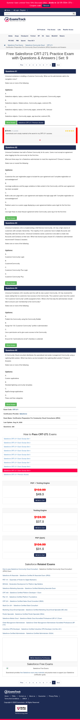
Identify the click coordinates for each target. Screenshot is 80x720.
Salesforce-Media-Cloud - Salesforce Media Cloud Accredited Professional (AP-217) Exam (32, 618)
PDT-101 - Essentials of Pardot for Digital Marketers (20, 580)
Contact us (22, 696)
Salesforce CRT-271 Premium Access (31, 122)
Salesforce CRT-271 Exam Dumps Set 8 (17, 466)
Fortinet (33, 36)
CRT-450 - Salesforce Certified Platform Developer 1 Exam (22, 593)
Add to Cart (41, 500)
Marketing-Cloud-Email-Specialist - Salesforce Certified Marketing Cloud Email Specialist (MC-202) (35, 610)
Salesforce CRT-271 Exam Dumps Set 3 (17, 447)
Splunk (23, 41)
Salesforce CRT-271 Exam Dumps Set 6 (17, 458)
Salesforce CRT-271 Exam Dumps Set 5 (17, 454)
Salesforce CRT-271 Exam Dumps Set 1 (17, 439)
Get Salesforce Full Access (41, 658)
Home (8, 10)
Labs (59, 30)
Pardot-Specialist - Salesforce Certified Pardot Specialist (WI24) (23, 614)
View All (31, 41)
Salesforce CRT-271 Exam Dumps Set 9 (17, 470)
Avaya (17, 36)
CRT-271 (50, 45)
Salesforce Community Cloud (35, 45)
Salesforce (23, 414)
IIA (43, 36)
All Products (41, 30)
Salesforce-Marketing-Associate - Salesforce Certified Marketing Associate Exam (29, 588)
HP (39, 36)
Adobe (10, 36)
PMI (17, 41)
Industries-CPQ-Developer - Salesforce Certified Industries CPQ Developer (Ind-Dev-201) (32, 629)
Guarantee (42, 696)
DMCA (24, 699)
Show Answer (10, 122)
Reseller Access (68, 30)
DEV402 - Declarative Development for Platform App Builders (23, 584)
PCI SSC (11, 41)
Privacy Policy (53, 696)
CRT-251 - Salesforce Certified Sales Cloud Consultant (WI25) (23, 601)
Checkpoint (24, 36)
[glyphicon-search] (74, 13)
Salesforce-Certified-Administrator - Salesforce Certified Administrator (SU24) (28, 633)
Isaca (47, 36)
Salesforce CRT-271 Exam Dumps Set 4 (17, 451)
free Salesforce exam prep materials (32, 672)
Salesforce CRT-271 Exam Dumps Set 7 (17, 462)
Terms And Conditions (12, 699)
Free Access (51, 30)
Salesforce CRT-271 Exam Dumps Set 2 (17, 443)
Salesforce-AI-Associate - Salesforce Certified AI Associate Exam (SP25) (26, 575)
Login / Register (20, 10)
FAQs (14, 696)
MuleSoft (54, 36)
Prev (21, 65)
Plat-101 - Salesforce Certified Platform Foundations (20, 597)
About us (32, 696)
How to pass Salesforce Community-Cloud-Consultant (20, 569)
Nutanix (62, 36)
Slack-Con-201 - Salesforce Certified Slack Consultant (20, 605)
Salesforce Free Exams (15, 45)
